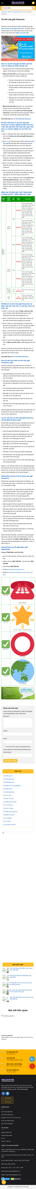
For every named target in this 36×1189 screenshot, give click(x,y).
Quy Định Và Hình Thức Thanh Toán (11, 1117)
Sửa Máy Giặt (7, 788)
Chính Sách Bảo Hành (7, 1114)
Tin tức (3, 1138)
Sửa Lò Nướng (8, 805)
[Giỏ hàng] (33, 3)
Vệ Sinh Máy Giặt (8, 792)
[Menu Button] (4, 1182)
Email (5, 738)
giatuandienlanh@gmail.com (15, 569)
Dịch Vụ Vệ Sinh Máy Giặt (14, 11)
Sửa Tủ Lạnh (7, 795)
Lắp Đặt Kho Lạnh (8, 815)
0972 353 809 (25, 1160)
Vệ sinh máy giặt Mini (7, 1035)
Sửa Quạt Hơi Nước (9, 824)
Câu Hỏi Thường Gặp (7, 1123)
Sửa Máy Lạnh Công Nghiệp (12, 785)
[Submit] (32, 8)
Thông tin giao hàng (6, 1135)
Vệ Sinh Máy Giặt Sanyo (21, 356)
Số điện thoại (7, 752)
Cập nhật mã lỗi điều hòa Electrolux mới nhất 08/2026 (21, 998)
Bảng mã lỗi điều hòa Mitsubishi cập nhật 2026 (20, 976)
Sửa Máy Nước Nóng (9, 802)
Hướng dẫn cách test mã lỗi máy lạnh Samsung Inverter (21, 983)
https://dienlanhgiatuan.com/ (13, 1174)
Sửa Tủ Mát (6, 821)
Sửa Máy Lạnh (7, 776)
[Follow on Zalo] (7, 1093)
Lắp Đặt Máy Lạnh (8, 782)
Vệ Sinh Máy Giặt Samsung (22, 119)
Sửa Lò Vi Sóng (8, 808)
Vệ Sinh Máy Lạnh (8, 779)
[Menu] (2, 3)
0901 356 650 (9, 1160)
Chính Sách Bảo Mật (6, 1111)
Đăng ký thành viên (6, 1132)
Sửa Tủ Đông (7, 818)
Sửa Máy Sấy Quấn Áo (10, 811)
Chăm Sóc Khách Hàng (7, 1120)
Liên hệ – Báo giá (6, 1141)
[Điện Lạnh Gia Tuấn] (7, 1081)
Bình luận (6, 716)
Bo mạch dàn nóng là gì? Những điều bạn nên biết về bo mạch (21, 990)
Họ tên (5, 730)
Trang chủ (4, 11)
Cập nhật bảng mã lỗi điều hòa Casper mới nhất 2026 (21, 969)
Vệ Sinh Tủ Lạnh (8, 798)
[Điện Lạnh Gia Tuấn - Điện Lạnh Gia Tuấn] (18, 3)
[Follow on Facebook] (3, 1093)
